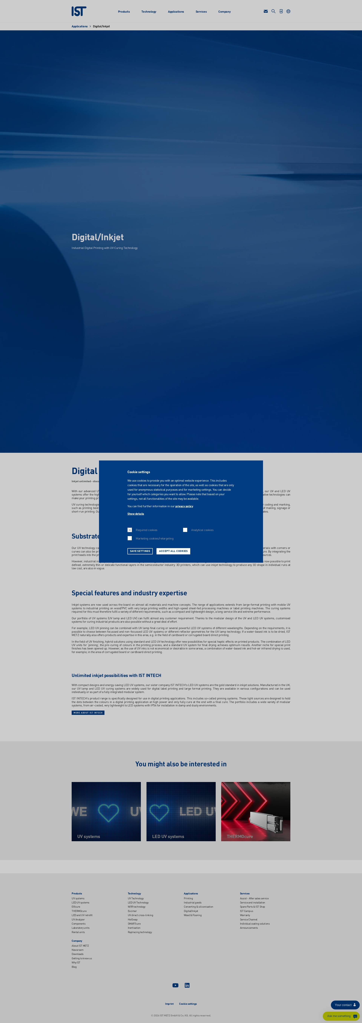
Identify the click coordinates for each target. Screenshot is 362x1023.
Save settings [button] (140, 551)
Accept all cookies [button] (173, 551)
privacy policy (184, 506)
